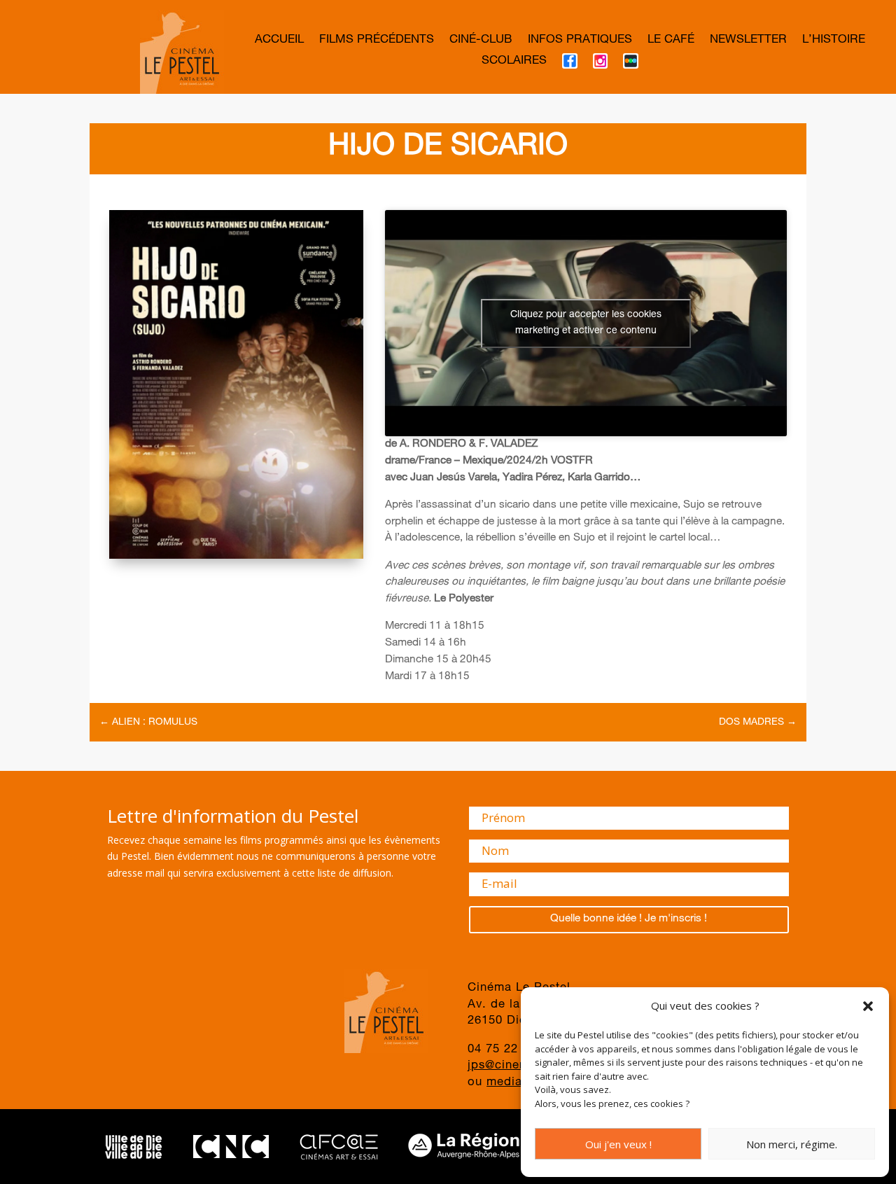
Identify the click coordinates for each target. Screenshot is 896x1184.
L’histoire (833, 41)
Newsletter (748, 41)
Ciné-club (480, 41)
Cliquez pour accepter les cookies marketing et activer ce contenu (586, 323)
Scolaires (514, 62)
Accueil (279, 41)
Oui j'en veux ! (618, 1144)
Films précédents (376, 41)
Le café (671, 41)
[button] (868, 1006)
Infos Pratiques (580, 41)
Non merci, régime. (791, 1144)
